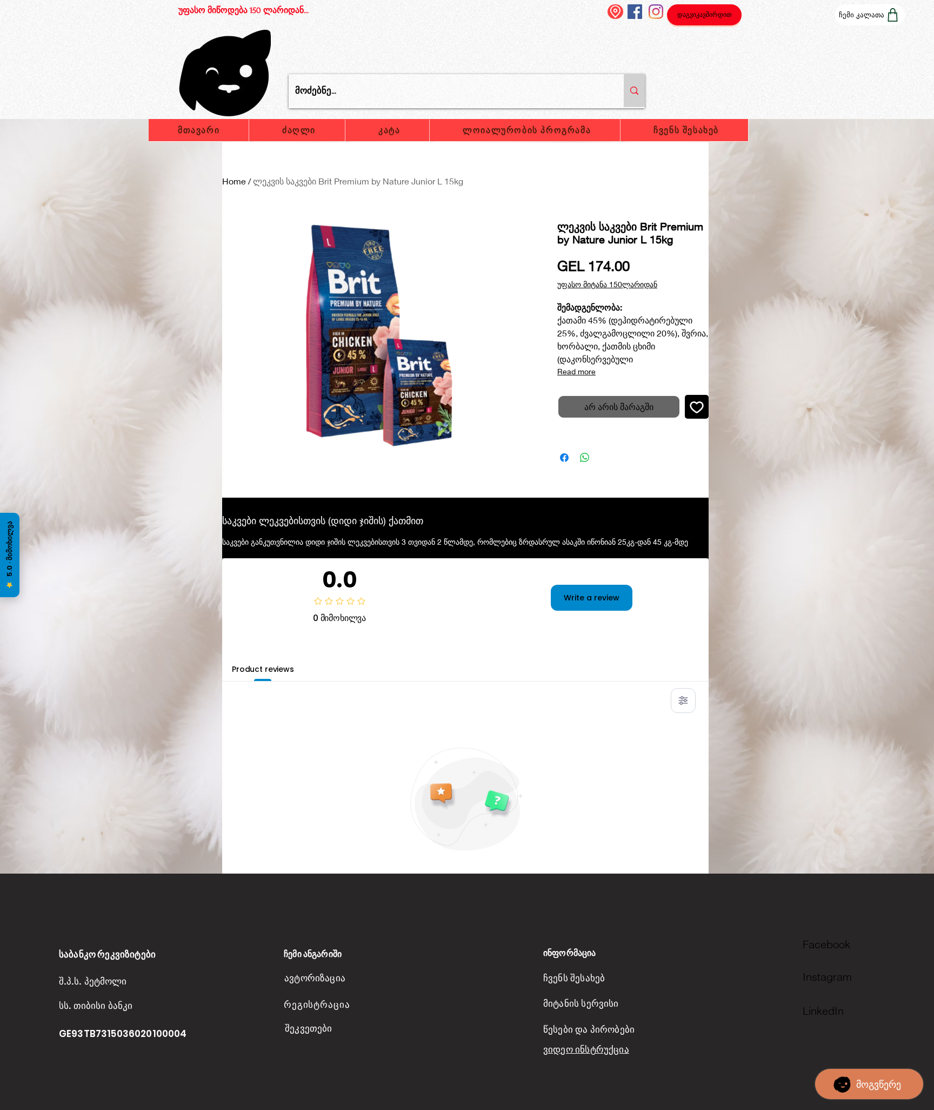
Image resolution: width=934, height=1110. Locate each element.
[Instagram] (656, 11)
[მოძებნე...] (634, 90)
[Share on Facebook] (564, 457)
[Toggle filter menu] (683, 700)
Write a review (591, 597)
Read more (576, 371)
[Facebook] (635, 11)
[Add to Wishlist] (697, 407)
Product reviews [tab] (263, 669)
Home (234, 181)
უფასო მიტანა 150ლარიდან (607, 284)
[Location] (615, 11)
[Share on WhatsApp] (584, 457)
